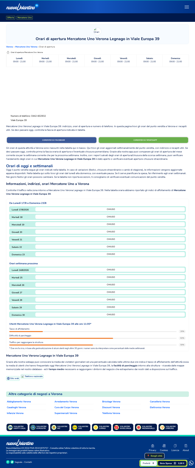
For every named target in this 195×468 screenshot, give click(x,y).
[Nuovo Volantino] (20, 6)
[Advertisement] (97, 90)
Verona (10, 46)
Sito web (14, 378)
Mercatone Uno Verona (26, 46)
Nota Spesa (172, 463)
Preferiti (148, 463)
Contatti (28, 462)
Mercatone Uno (25, 17)
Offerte (10, 17)
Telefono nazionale (34, 376)
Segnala (18, 462)
